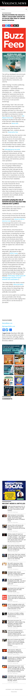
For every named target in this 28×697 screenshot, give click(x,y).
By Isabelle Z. (16, 569)
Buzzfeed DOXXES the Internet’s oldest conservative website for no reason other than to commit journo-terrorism (17, 598)
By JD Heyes (15, 512)
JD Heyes (11, 22)
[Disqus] (14, 420)
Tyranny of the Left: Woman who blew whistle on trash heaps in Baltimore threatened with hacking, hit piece (16, 527)
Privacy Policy (14, 691)
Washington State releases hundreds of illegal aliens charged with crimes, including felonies (16, 573)
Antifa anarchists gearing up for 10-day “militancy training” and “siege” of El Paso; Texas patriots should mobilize (16, 508)
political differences (8, 339)
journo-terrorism (7, 337)
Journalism (14, 335)
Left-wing (15, 337)
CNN (18, 333)
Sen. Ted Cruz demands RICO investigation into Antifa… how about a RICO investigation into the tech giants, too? (17, 581)
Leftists (21, 337)
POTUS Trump (14, 253)
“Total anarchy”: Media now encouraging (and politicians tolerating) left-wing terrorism (15, 651)
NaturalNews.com (7, 323)
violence (10, 340)
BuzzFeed (14, 333)
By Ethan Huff (15, 617)
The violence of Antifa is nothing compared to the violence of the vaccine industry (16, 615)
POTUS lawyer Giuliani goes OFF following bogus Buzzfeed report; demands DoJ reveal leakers (13, 277)
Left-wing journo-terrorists (12, 149)
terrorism (5, 340)
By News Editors (16, 542)
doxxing (8, 335)
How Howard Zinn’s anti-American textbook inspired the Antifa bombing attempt (16, 590)
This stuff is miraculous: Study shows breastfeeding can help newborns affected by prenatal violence (15, 565)
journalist (20, 335)
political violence (19, 339)
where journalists (18, 284)
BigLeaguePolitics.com (8, 326)
